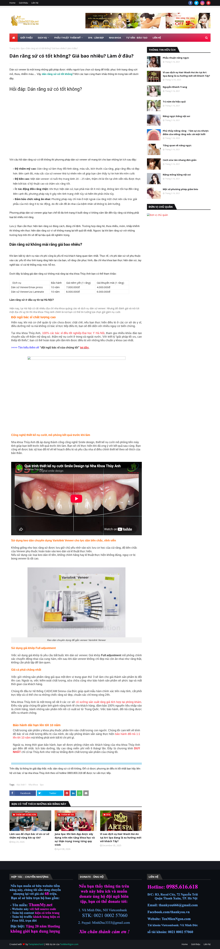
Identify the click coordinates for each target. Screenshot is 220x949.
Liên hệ (34, 2)
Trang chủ (14, 48)
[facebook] (190, 3)
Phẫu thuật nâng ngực (176, 57)
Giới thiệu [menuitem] (26, 37)
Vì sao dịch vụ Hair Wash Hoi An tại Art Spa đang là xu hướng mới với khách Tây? (120, 837)
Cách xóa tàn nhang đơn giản (179, 160)
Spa (22, 48)
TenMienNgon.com (69, 944)
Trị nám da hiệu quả (174, 101)
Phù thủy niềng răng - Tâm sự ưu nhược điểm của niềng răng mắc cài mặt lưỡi (186, 132)
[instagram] (202, 3)
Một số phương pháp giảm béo (180, 189)
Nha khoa (33, 784)
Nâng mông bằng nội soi (177, 174)
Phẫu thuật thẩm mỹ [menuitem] (67, 37)
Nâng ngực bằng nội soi (176, 116)
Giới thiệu (23, 2)
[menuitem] (13, 38)
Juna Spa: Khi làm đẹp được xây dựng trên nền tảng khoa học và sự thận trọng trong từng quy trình (75, 839)
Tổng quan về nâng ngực (177, 145)
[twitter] (196, 3)
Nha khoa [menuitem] (115, 37)
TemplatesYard (36, 944)
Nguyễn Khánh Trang (175, 86)
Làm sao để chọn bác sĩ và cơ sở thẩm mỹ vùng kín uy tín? (29, 835)
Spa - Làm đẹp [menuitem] (96, 37)
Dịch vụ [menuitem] (42, 37)
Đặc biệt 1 (21, 784)
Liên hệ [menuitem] (157, 37)
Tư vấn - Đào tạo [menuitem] (136, 37)
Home (12, 2)
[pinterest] (208, 3)
